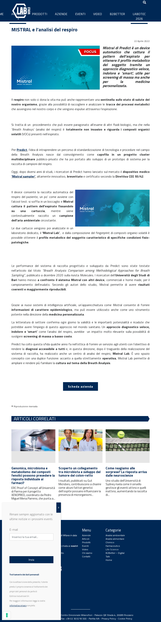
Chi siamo (87, 553)
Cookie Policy (125, 618)
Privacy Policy (109, 618)
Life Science (112, 549)
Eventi (80, 14)
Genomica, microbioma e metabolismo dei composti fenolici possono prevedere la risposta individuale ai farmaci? (33, 475)
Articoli (17, 14)
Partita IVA (94, 618)
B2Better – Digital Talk (115, 554)
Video (97, 14)
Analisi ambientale (115, 535)
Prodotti (39, 14)
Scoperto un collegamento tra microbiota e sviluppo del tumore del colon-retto (80, 472)
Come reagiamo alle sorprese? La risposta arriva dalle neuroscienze (126, 472)
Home (109, 560)
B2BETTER (117, 14)
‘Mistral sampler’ (23, 176)
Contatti (86, 556)
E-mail (13, 529)
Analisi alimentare (115, 539)
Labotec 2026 (139, 16)
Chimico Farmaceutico (113, 544)
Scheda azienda (80, 386)
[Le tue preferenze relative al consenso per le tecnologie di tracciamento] (7, 615)
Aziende (61, 14)
